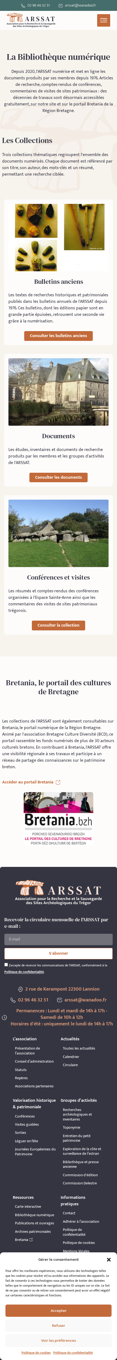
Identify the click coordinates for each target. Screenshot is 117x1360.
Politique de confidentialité (73, 1352)
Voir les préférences (58, 1340)
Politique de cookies (36, 1352)
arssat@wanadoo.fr (85, 1000)
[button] (109, 1259)
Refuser (58, 1325)
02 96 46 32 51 (38, 5)
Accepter (59, 1310)
